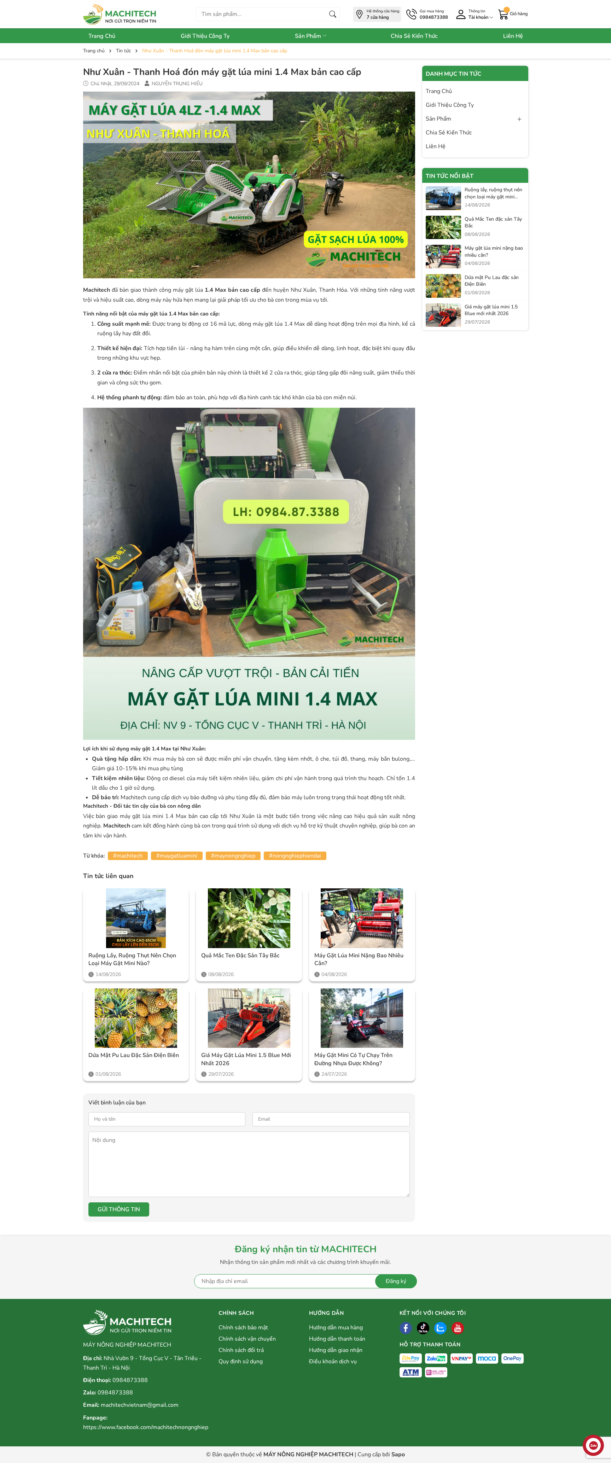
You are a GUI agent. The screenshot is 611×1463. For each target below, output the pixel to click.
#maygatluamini (176, 856)
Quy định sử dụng (241, 1361)
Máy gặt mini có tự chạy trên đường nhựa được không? (353, 1059)
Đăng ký (396, 1281)
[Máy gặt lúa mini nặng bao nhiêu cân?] (362, 918)
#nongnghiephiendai (295, 856)
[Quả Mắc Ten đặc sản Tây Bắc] (249, 918)
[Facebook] (406, 1328)
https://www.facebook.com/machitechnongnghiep (145, 1427)
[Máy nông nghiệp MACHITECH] (127, 14)
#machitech (127, 856)
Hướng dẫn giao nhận (335, 1350)
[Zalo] (440, 1328)
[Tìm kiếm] (333, 14)
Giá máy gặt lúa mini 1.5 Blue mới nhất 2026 (246, 1059)
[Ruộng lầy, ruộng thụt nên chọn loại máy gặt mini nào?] (136, 918)
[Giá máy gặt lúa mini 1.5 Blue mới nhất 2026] (249, 1018)
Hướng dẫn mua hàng (336, 1327)
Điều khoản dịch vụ (333, 1361)
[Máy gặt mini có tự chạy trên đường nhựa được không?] (362, 1018)
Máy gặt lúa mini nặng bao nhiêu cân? (358, 959)
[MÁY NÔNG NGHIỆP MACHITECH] (127, 1322)
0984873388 (130, 1380)
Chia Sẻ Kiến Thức (414, 36)
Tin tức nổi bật (449, 176)
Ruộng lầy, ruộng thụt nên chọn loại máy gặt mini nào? (132, 959)
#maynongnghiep (233, 856)
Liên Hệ (513, 36)
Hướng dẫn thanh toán (337, 1339)
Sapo (398, 1454)
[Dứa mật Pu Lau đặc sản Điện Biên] (136, 1018)
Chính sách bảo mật (243, 1327)
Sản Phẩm (308, 36)
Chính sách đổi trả (241, 1350)
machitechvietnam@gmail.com (140, 1405)
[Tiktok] (423, 1328)
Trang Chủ (101, 36)
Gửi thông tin (119, 1209)
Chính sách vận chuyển (247, 1339)
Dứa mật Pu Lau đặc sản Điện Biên (133, 1055)
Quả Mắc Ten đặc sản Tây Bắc (240, 955)
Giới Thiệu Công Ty (205, 36)
